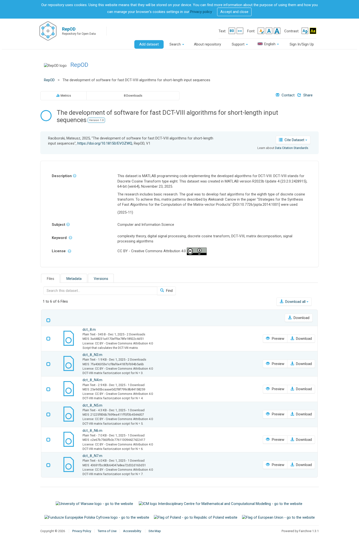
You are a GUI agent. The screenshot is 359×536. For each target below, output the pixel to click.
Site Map (154, 531)
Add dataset (149, 44)
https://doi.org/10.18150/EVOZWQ (104, 143)
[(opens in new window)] (95, 503)
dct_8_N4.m (92, 380)
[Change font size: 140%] (277, 31)
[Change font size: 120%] (269, 31)
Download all (295, 301)
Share (307, 95)
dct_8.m (89, 329)
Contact (288, 95)
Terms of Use (107, 531)
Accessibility (132, 531)
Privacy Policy (81, 531)
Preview (277, 338)
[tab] (50, 278)
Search (175, 44)
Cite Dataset (294, 140)
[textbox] (100, 290)
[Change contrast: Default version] (305, 31)
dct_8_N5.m (92, 405)
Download (301, 318)
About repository (207, 44)
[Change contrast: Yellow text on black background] (313, 31)
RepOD (79, 64)
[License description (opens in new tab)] (197, 251)
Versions (101, 278)
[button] (234, 12)
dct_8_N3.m (92, 355)
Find (169, 290)
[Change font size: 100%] (261, 31)
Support (238, 44)
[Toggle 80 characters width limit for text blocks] (232, 31)
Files (50, 278)
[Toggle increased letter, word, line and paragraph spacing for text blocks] (240, 31)
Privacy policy (201, 12)
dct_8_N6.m (92, 430)
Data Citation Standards (291, 148)
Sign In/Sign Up (302, 44)
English (269, 44)
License (59, 251)
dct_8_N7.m (92, 456)
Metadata (74, 278)
